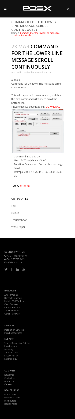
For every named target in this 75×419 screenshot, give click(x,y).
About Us (9, 381)
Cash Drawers (11, 304)
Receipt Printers (12, 307)
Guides (27, 72)
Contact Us (9, 378)
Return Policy (10, 358)
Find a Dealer (10, 394)
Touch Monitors (12, 310)
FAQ (13, 206)
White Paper (18, 227)
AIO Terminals (11, 294)
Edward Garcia (43, 72)
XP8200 (25, 186)
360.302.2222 (20, 256)
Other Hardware (12, 313)
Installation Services (14, 329)
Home (14, 32)
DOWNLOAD (53, 106)
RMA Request (10, 346)
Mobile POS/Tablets (14, 301)
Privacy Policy (11, 355)
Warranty (8, 349)
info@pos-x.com (15, 262)
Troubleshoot (19, 220)
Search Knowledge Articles (17, 343)
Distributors (10, 400)
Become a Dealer (12, 397)
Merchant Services (13, 332)
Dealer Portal (10, 403)
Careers (8, 384)
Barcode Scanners (13, 298)
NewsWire (9, 374)
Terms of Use (11, 352)
